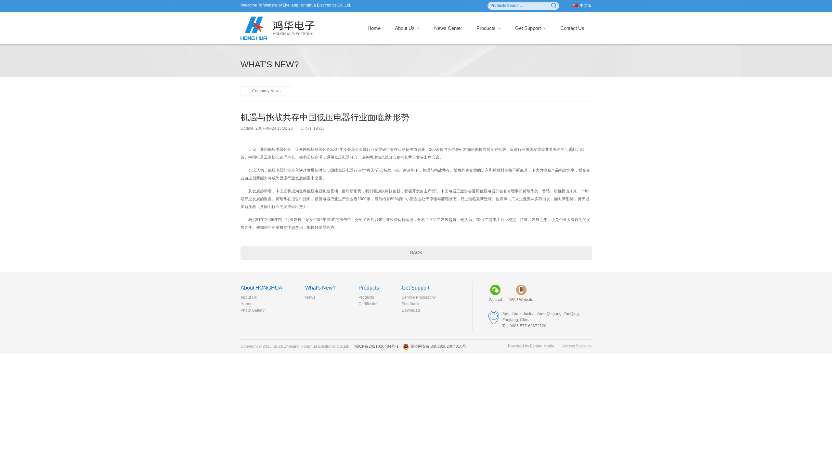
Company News (266, 91)
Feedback (410, 304)
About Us (405, 28)
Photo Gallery (252, 310)
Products (486, 28)
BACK (416, 252)
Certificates (368, 304)
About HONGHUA (261, 288)
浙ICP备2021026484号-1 (376, 346)
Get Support (528, 28)
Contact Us (572, 28)
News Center (448, 28)
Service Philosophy (419, 297)
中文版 (586, 5)
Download (411, 310)
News (310, 297)
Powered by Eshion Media (531, 346)
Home (374, 28)
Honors (247, 304)
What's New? (320, 288)
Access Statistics (577, 346)
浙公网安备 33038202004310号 (438, 346)
